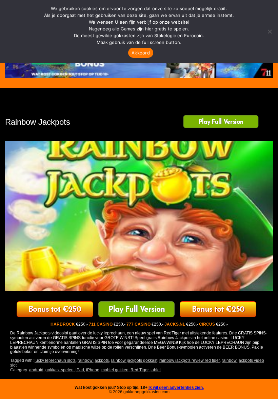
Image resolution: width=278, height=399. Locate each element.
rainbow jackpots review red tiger (189, 360)
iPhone (92, 370)
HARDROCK (63, 324)
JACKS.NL (174, 324)
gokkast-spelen (59, 370)
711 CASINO (101, 324)
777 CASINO (138, 324)
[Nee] (269, 31)
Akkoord (141, 52)
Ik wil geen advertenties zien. (176, 387)
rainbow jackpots (93, 360)
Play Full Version (220, 122)
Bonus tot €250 (54, 310)
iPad (80, 370)
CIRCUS (207, 324)
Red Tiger (139, 370)
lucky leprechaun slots (55, 360)
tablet (156, 370)
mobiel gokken (114, 370)
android (36, 370)
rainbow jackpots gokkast (134, 360)
